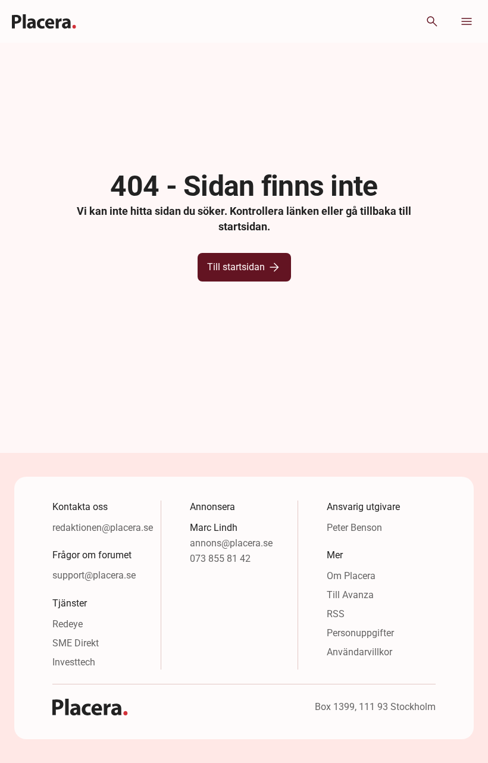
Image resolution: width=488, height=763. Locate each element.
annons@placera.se (231, 543)
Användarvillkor (359, 652)
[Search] (432, 21)
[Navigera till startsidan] (44, 21)
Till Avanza (350, 595)
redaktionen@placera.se (102, 527)
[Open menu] (466, 21)
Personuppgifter (360, 633)
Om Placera (351, 575)
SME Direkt (75, 643)
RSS (336, 614)
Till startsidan (236, 267)
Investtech (73, 662)
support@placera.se (94, 575)
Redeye (67, 624)
